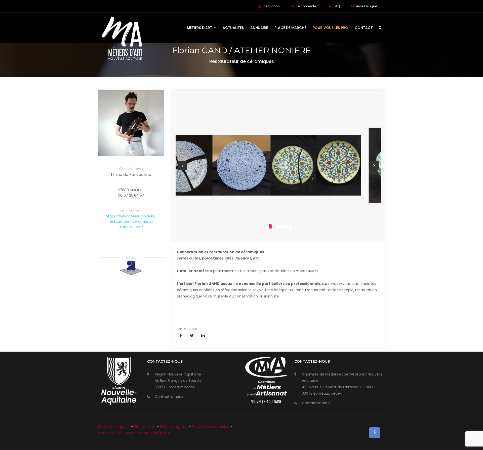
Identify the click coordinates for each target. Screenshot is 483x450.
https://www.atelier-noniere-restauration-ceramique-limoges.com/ (131, 221)
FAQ (337, 6)
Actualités (233, 27)
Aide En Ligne (366, 6)
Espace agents (174, 426)
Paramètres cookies (210, 426)
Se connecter (307, 6)
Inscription (271, 6)
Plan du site (145, 426)
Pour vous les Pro (330, 27)
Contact (364, 27)
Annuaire (259, 27)
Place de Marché (290, 27)
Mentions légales (114, 426)
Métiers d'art (200, 27)
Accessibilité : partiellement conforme (134, 432)
